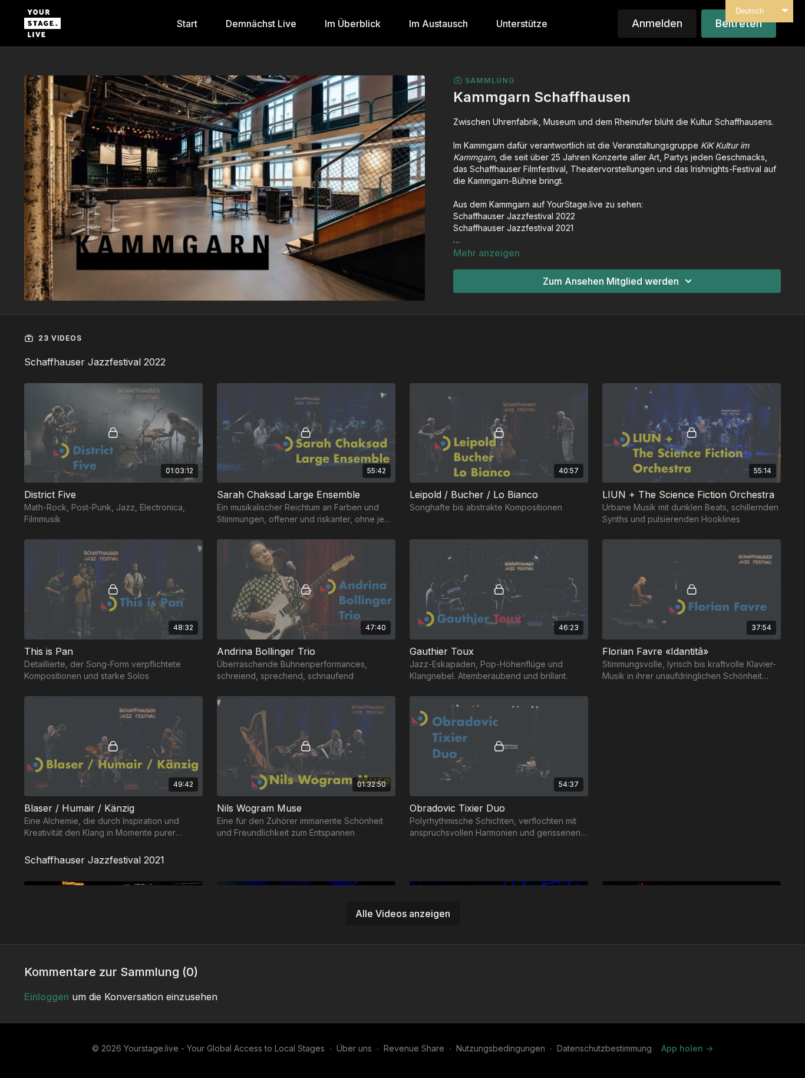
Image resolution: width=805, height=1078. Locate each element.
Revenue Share (414, 1048)
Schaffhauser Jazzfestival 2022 (514, 216)
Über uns (354, 1048)
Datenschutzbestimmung (604, 1048)
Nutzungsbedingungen (500, 1048)
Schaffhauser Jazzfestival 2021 (513, 228)
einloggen (46, 997)
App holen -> (687, 1048)
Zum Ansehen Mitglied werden (611, 281)
